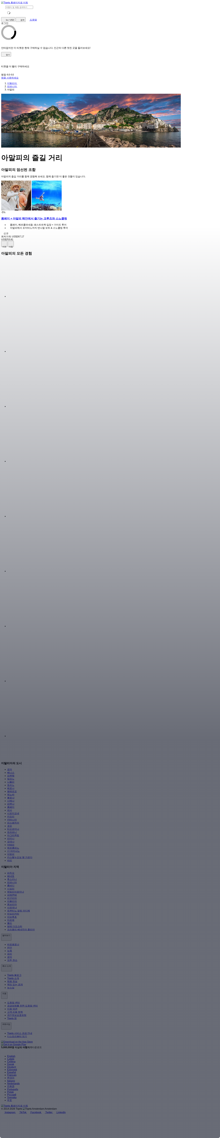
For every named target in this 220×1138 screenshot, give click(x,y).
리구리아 (12, 898)
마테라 (10, 845)
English (11, 1056)
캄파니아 (12, 882)
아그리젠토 (13, 835)
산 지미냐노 (13, 851)
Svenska (11, 1097)
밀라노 (10, 779)
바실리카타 (13, 914)
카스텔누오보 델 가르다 (19, 857)
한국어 (10, 1078)
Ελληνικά (12, 1069)
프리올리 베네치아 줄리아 (21, 929)
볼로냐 (10, 797)
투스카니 (12, 879)
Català (10, 1059)
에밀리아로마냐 (15, 892)
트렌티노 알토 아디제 (18, 910)
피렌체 (10, 775)
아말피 (10, 854)
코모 (9, 826)
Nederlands (13, 1083)
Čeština (11, 1061)
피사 (9, 810)
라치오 (10, 873)
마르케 (10, 920)
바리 (9, 860)
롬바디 (10, 885)
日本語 (10, 1086)
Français (11, 1075)
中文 (9, 1100)
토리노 (10, 785)
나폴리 (10, 782)
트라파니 (12, 832)
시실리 (10, 888)
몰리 (9, 923)
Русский (11, 1094)
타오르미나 (13, 829)
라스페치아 (13, 823)
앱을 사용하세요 (10, 78)
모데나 (10, 841)
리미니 (10, 838)
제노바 (10, 794)
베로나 (10, 788)
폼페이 (10, 807)
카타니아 (12, 819)
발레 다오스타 (14, 926)
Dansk (10, 1064)
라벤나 (10, 804)
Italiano (11, 1081)
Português (12, 1089)
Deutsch (11, 1067)
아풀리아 (12, 901)
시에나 (10, 801)
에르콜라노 (13, 848)
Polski (10, 1092)
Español (11, 1072)
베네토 (10, 876)
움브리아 (12, 904)
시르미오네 (13, 813)
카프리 (10, 816)
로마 (9, 769)
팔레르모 (12, 791)
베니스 (10, 772)
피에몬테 (12, 895)
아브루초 (12, 917)
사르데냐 (12, 907)
